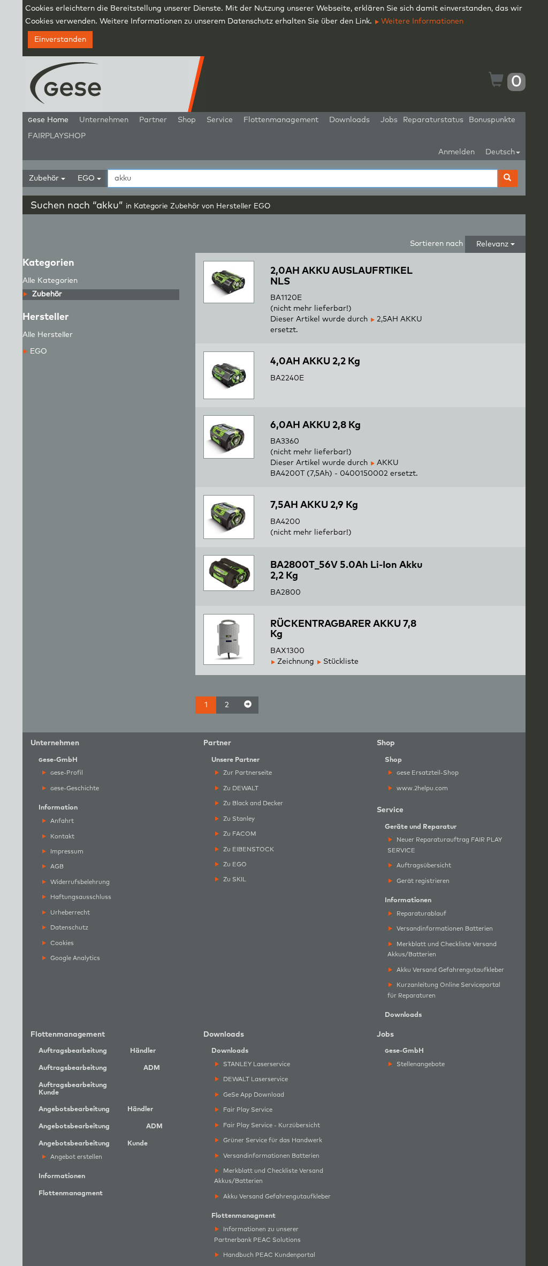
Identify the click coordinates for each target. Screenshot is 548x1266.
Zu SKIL (234, 879)
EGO (38, 351)
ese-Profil (66, 773)
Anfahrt (61, 821)
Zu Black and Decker (252, 803)
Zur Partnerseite (247, 773)
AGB (56, 867)
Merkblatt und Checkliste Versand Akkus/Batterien (442, 949)
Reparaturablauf (420, 914)
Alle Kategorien (50, 280)
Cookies (61, 943)
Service (220, 120)
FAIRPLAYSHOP (57, 136)
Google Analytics (74, 958)
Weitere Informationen (421, 21)
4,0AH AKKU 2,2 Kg (315, 361)
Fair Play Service (247, 1110)
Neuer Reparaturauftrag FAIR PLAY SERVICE (444, 845)
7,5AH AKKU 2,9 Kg (314, 505)
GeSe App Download (253, 1095)
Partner (153, 120)
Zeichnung (294, 661)
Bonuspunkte (492, 120)
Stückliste (340, 661)
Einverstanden (60, 39)
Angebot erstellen (75, 1157)
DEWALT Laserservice (255, 1079)
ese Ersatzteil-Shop (428, 773)
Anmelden (456, 152)
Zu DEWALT (240, 788)
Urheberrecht (69, 913)
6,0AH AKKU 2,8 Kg (315, 425)
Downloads (349, 120)
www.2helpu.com (421, 788)
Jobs (389, 120)
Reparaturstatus (433, 120)
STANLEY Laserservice (256, 1064)
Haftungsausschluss (80, 897)
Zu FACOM (239, 834)
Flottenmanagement (280, 120)
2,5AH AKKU (398, 319)
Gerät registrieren (422, 881)
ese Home (48, 120)
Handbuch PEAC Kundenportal (268, 1255)
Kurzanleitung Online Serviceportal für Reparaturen (443, 990)
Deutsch (500, 152)
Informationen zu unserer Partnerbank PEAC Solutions (257, 1234)
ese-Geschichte (74, 788)
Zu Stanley (238, 819)
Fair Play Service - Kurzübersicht (271, 1125)
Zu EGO (234, 864)
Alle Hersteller (47, 335)
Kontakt (61, 837)
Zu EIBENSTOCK (248, 849)
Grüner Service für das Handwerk (272, 1140)
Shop (187, 120)
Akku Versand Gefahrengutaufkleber (449, 970)
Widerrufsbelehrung (79, 882)
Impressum (66, 852)
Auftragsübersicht (423, 865)
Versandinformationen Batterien (444, 929)
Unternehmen (103, 120)
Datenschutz (68, 928)
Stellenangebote (420, 1064)
